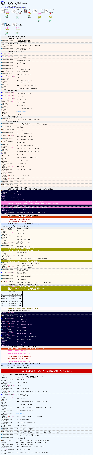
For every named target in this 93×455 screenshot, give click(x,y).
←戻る (2, 1)
